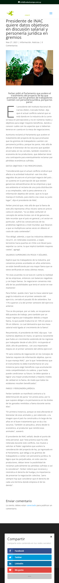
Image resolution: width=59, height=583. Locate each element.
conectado (31, 505)
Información (25, 42)
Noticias (36, 42)
